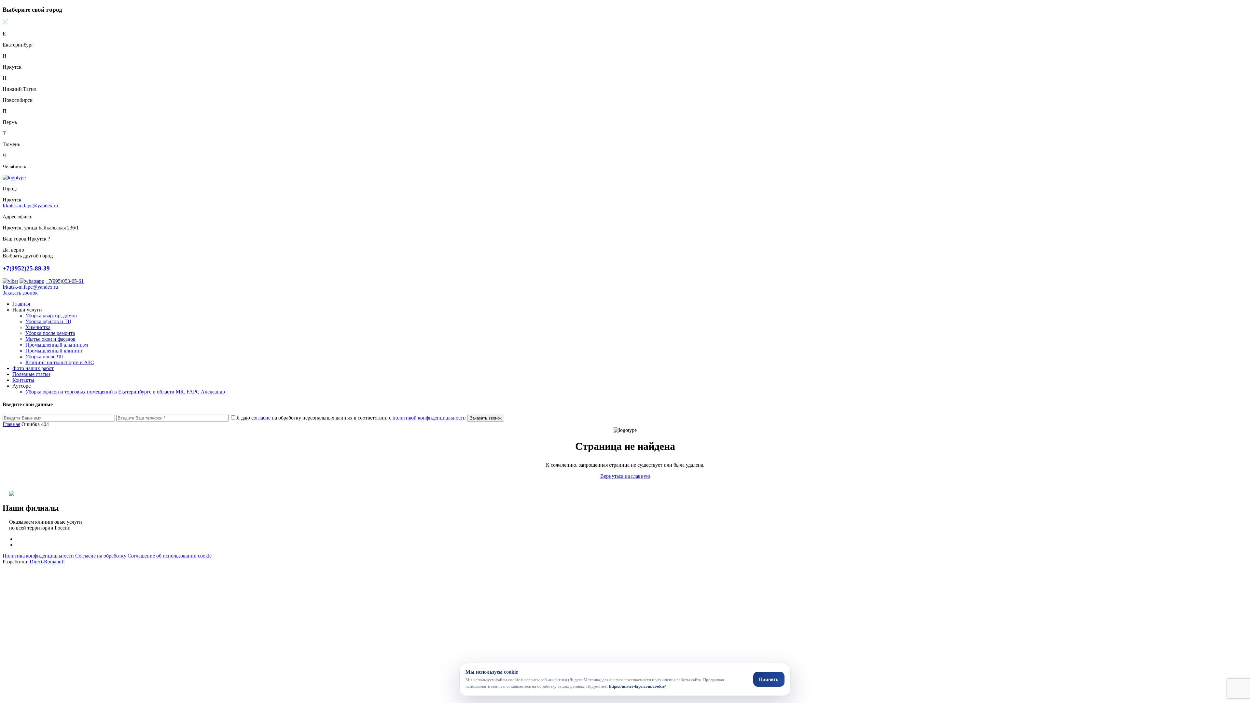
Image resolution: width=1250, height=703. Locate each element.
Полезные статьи (31, 374)
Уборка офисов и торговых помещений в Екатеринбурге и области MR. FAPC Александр (125, 391)
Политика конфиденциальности (38, 555)
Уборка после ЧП (44, 356)
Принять (769, 679)
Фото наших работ (33, 368)
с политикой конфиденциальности (427, 417)
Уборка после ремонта (50, 333)
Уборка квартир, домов (51, 315)
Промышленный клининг (54, 350)
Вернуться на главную (625, 476)
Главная (21, 304)
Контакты (23, 380)
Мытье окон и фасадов (50, 339)
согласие (261, 417)
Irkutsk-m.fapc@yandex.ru (30, 205)
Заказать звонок (20, 293)
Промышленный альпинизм (56, 345)
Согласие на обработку (100, 555)
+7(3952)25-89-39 (26, 268)
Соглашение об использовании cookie (170, 555)
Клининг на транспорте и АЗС (59, 362)
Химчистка (37, 327)
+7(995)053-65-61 (65, 281)
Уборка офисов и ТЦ (48, 321)
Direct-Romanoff (47, 561)
